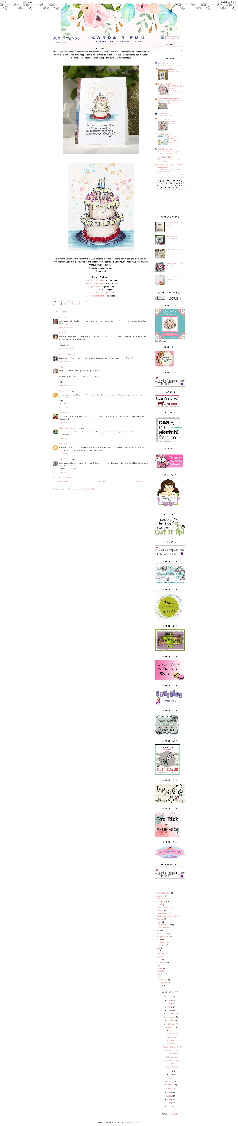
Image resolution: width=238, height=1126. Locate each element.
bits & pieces (163, 63)
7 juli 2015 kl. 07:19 (66, 327)
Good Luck (173, 71)
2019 (169, 997)
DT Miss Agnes (162, 913)
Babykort (160, 896)
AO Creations (65, 354)
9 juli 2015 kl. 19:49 (66, 407)
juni (170, 1071)
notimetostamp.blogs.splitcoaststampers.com (170, 166)
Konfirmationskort (163, 936)
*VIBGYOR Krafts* (165, 134)
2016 (169, 1007)
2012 (169, 1099)
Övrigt (159, 985)
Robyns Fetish (94, 286)
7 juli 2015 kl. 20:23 (66, 361)
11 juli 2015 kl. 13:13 (66, 422)
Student (160, 971)
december (170, 1013)
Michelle (63, 333)
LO (158, 951)
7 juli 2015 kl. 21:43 (66, 386)
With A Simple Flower (172, 1060)
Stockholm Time (171, 38)
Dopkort (160, 904)
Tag (158, 977)
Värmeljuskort (162, 982)
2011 (169, 1102)
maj (170, 1074)
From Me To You (172, 1053)
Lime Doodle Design (165, 157)
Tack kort (160, 974)
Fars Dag (160, 919)
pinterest (85, 301)
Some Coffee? (172, 1043)
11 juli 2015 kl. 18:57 (66, 472)
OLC (158, 959)
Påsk (159, 965)
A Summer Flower (172, 1050)
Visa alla (182, 175)
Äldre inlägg (141, 481)
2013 (169, 1096)
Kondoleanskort (163, 933)
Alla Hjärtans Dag (163, 893)
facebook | (65, 301)
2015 (169, 1010)
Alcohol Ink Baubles (168, 65)
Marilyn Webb (65, 391)
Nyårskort (160, 956)
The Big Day (172, 1037)
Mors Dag (160, 953)
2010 (169, 1106)
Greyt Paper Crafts (165, 119)
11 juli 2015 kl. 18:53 (66, 454)
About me (110, 70)
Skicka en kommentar (62, 477)
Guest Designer (163, 927)
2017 (169, 1003)
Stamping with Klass (166, 69)
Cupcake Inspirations (96, 295)
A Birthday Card (174, 250)
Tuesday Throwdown (94, 283)
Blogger (174, 1113)
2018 (169, 1000)
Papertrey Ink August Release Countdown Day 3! (175, 90)
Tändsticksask (162, 979)
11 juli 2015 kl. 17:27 (66, 438)
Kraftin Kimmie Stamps (98, 292)
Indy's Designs (65, 459)
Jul (158, 930)
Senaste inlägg (62, 481)
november (170, 1017)
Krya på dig (161, 945)
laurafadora (162, 113)
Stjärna (159, 968)
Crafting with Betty (165, 84)
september (171, 1024)
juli (170, 1031)
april (171, 1078)
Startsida (102, 481)
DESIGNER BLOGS (132, 1122)
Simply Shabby (165, 115)
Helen (61, 367)
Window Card (172, 1034)
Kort (158, 939)
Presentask (161, 962)
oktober (170, 1020)
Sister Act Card (94, 289)
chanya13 (63, 412)
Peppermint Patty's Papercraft (170, 98)
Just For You (172, 1063)
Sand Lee (63, 444)
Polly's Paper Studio (165, 149)
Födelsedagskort (71, 304)
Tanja (61, 317)
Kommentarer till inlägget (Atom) (82, 489)
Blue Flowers (172, 1040)
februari (170, 1084)
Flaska (159, 922)
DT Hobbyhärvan (163, 907)
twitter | (76, 301)
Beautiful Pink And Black (172, 1047)
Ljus (158, 948)
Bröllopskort (161, 901)
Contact (133, 70)
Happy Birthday (172, 1067)
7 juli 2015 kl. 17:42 (66, 349)
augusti (170, 1027)
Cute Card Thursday (94, 280)
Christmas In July (172, 1057)
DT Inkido (160, 910)
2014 (169, 1092)
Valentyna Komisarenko (69, 428)
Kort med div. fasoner (165, 942)
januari (170, 1088)
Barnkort (160, 898)
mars (170, 1081)
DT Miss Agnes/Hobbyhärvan (168, 916)
